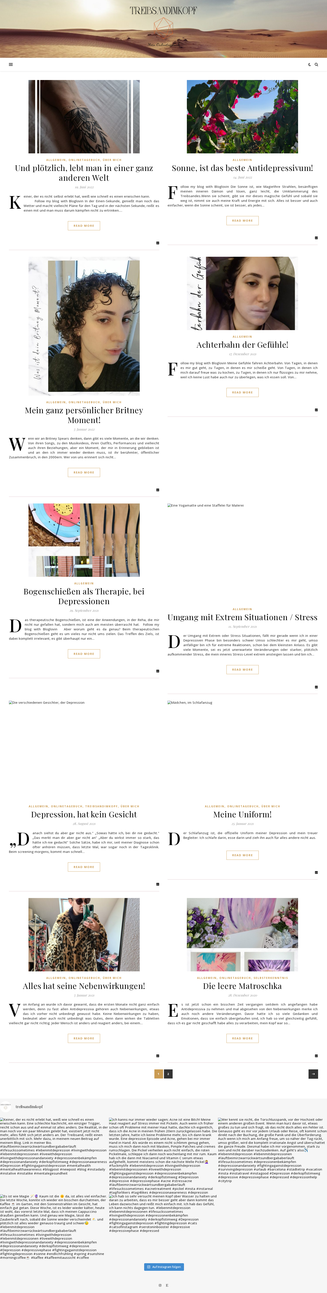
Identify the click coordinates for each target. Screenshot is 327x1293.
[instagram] (160, 1285)
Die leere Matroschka (242, 985)
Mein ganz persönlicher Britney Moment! (84, 415)
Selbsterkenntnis (271, 978)
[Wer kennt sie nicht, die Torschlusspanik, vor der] (272, 1150)
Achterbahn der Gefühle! (243, 344)
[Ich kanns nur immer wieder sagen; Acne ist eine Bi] (163, 1156)
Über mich (112, 160)
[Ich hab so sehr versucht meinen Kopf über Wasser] (163, 1213)
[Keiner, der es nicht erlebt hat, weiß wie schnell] (54, 1146)
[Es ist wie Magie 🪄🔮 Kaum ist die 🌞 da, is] (54, 1226)
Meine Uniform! (242, 814)
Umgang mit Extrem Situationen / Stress (242, 616)
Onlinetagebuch (84, 160)
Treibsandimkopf (101, 806)
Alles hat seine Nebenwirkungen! (84, 985)
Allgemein (56, 160)
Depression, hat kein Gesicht (84, 814)
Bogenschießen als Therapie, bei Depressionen (84, 596)
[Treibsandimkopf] (163, 23)
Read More (84, 226)
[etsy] (167, 1285)
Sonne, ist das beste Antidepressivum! (242, 167)
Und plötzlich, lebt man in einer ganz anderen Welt (84, 172)
